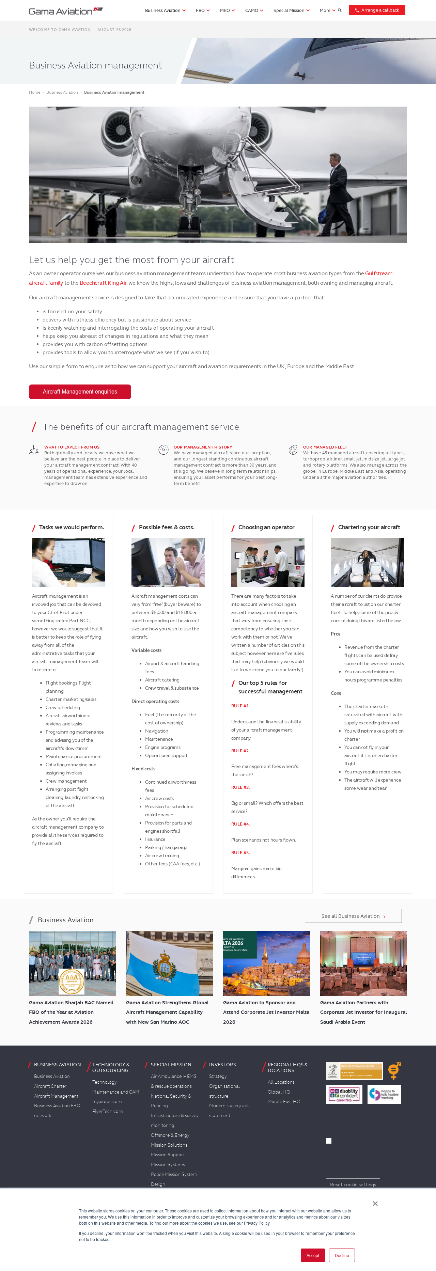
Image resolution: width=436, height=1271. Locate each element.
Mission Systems (168, 1164)
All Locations (281, 1082)
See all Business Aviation (351, 916)
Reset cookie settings (353, 1184)
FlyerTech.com (107, 1111)
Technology (104, 1082)
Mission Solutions (169, 1145)
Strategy (218, 1076)
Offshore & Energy (170, 1135)
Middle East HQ (284, 1101)
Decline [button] (342, 1255)
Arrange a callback (377, 10)
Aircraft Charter (50, 1086)
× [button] (375, 1201)
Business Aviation (52, 1076)
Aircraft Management (56, 1096)
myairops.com (107, 1101)
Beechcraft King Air (103, 282)
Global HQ (279, 1092)
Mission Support (168, 1154)
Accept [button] (313, 1255)
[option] (218, 175)
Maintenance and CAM (115, 1092)
